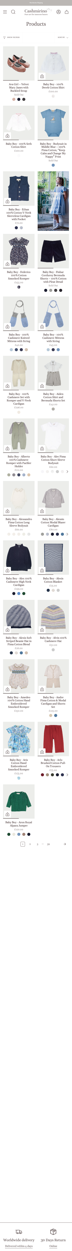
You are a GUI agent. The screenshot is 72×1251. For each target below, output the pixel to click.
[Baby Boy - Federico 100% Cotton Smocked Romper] (19, 251)
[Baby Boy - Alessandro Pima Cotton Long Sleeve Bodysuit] (19, 498)
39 (48, 844)
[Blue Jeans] (57, 534)
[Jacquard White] (18, 155)
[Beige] (26, 349)
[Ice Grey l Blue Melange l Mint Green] (53, 649)
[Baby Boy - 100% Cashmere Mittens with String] (53, 313)
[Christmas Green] (23, 593)
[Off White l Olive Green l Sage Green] (13, 534)
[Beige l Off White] (28, 474)
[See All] (67, 471)
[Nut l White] (53, 590)
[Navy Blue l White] (48, 590)
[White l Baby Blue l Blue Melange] (52, 471)
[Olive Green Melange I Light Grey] (8, 474)
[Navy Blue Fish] (18, 287)
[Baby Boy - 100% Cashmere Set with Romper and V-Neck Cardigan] (19, 373)
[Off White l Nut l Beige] (18, 534)
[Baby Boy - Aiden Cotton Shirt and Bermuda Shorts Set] (53, 373)
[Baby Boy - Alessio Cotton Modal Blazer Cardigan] (53, 498)
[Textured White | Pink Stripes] (53, 96)
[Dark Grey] (23, 99)
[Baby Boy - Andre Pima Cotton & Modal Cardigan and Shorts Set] (53, 676)
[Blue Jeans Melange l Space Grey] (18, 474)
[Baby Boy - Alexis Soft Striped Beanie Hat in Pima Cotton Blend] (19, 617)
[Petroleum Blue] (62, 534)
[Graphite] (60, 290)
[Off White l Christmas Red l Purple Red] (8, 534)
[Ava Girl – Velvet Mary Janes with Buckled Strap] (19, 63)
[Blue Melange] (11, 349)
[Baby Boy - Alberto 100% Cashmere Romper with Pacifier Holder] (19, 435)
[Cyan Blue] (18, 593)
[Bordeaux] (42, 774)
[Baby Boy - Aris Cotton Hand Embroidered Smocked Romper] (19, 739)
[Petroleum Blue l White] (58, 590)
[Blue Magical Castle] (18, 778)
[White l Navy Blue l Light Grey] (47, 471)
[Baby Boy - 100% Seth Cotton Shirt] (19, 123)
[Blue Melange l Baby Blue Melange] (23, 474)
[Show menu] (5, 11)
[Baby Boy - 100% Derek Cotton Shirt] (53, 63)
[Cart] (67, 11)
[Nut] (23, 834)
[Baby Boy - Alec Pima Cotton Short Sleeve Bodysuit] (53, 435)
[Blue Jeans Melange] (21, 349)
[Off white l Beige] (18, 412)
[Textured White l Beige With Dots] (53, 409)
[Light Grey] (50, 290)
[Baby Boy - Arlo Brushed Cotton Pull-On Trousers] (53, 739)
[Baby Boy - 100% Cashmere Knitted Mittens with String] (19, 313)
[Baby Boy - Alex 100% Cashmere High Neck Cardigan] (19, 557)
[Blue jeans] (16, 227)
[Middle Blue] (53, 165)
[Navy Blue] (18, 99)
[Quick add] (42, 76)
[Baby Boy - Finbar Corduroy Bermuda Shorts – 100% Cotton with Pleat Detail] (53, 251)
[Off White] (13, 834)
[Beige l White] (50, 715)
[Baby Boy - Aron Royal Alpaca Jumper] (19, 801)
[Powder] (21, 227)
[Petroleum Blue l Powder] (55, 715)
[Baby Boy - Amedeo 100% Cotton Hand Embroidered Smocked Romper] (19, 676)
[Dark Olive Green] (52, 774)
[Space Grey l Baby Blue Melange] (13, 474)
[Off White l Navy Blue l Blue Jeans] (28, 534)
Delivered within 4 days (19, 1246)
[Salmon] (13, 99)
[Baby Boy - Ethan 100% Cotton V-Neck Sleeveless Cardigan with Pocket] (19, 188)
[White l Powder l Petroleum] (42, 471)
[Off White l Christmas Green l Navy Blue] (23, 534)
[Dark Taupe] (47, 774)
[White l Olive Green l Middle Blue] (62, 471)
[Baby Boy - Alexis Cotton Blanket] (53, 557)
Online (53, 1246)
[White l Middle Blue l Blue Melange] (57, 471)
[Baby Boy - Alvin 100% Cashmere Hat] (53, 617)
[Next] (60, 844)
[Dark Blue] (16, 349)
